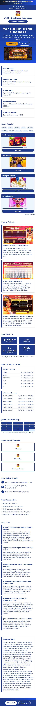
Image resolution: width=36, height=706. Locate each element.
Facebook (22, 8)
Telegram (11, 8)
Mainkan (18, 150)
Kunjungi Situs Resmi (18, 21)
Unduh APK (12, 44)
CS (26, 8)
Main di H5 (24, 44)
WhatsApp (17, 8)
